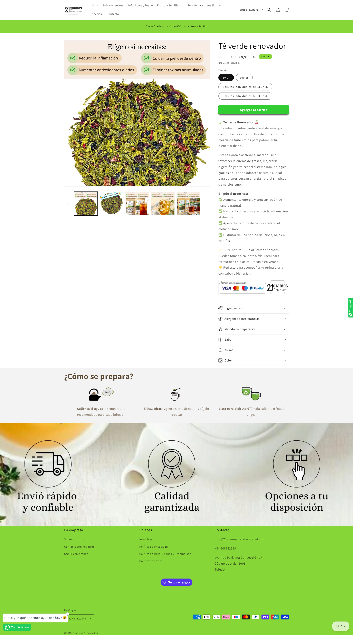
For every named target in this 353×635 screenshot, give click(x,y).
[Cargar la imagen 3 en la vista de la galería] (137, 203)
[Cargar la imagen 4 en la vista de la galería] (162, 203)
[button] (140, 5)
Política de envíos (151, 561)
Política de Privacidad (153, 546)
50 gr (226, 77)
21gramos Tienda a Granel (87, 633)
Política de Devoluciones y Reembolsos (165, 554)
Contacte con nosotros (79, 546)
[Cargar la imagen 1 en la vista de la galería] (86, 203)
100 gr (244, 77)
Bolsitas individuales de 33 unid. (245, 96)
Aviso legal (146, 539)
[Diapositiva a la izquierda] (68, 203)
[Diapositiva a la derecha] (205, 203)
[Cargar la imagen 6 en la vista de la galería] (188, 203)
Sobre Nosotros (74, 539)
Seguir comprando (76, 554)
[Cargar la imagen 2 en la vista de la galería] (111, 203)
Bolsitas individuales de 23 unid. (245, 87)
